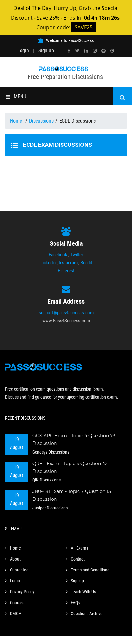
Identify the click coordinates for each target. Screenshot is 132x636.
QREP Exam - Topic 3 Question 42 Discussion (70, 467)
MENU (20, 96)
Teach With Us (83, 591)
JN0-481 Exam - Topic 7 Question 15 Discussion (71, 495)
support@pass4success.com (66, 312)
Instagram (68, 263)
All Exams (79, 548)
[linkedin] (86, 51)
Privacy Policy (22, 591)
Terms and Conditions (90, 569)
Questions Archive (87, 613)
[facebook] (69, 51)
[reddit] (103, 51)
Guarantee (19, 569)
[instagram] (95, 51)
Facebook (58, 255)
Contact (78, 558)
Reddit (86, 263)
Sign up (46, 51)
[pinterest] (112, 51)
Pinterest (66, 271)
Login (23, 51)
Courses (17, 602)
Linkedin (48, 263)
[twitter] (77, 51)
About (15, 558)
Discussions (41, 121)
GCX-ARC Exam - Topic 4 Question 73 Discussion (73, 439)
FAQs (75, 602)
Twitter (76, 255)
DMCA (15, 613)
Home (16, 121)
